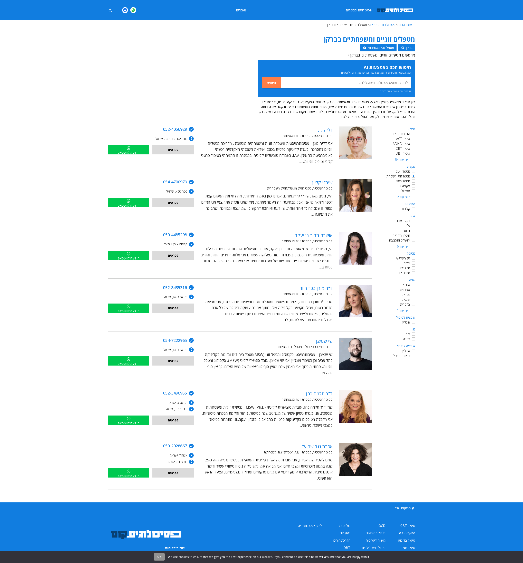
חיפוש (271, 82)
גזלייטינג (344, 525)
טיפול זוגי (409, 547)
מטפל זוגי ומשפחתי (398, 176)
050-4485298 (175, 234)
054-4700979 (175, 182)
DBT (346, 547)
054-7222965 (175, 340)
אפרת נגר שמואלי (316, 446)
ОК (159, 557)
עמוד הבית (405, 24)
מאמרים (241, 10)
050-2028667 (175, 446)
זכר (408, 334)
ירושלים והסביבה (399, 240)
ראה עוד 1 (403, 310)
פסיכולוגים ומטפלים (359, 10)
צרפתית (405, 304)
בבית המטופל (401, 356)
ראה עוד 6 (403, 246)
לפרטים (173, 149)
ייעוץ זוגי (345, 533)
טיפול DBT (403, 153)
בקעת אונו (403, 220)
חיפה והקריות (401, 235)
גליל (407, 225)
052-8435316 (175, 287)
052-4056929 (175, 129)
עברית (406, 294)
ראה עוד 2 (403, 197)
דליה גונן (324, 130)
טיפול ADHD (401, 143)
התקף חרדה (407, 533)
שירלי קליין (322, 182)
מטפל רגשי (403, 181)
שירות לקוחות (175, 548)
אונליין (406, 322)
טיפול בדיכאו (406, 540)
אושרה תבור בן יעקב (314, 235)
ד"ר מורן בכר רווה (316, 288)
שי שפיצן (324, 341)
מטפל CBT (403, 171)
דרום (407, 230)
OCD (382, 525)
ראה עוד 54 (402, 159)
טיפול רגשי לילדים (374, 547)
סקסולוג (404, 186)
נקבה (406, 339)
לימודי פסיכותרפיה (310, 525)
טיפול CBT (403, 148)
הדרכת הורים (401, 134)
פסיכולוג (404, 191)
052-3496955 (175, 393)
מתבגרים (404, 273)
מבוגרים (405, 268)
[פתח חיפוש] (110, 10)
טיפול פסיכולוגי (376, 533)
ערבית (406, 299)
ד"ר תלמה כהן (319, 393)
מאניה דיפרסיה (376, 540)
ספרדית (405, 289)
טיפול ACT (403, 138)
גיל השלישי (403, 258)
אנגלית (405, 285)
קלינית (406, 209)
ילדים (407, 263)
